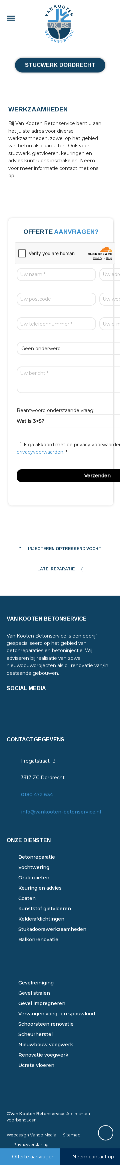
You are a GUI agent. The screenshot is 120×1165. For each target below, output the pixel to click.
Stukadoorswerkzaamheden (52, 929)
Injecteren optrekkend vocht (64, 548)
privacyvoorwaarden (40, 452)
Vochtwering (33, 867)
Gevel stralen (34, 993)
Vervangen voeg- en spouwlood (56, 1014)
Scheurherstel (35, 1034)
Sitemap (72, 1134)
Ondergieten (33, 878)
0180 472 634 (37, 795)
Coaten (27, 898)
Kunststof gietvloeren (44, 909)
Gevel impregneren (41, 1003)
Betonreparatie (36, 857)
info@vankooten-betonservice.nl (61, 812)
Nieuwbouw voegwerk (45, 1045)
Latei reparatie (56, 569)
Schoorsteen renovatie (46, 1024)
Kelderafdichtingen (41, 919)
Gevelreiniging (36, 983)
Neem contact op (93, 1157)
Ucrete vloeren (36, 1065)
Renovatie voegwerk (43, 1055)
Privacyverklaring (31, 1144)
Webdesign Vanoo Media (31, 1134)
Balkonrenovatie (38, 940)
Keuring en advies (40, 888)
